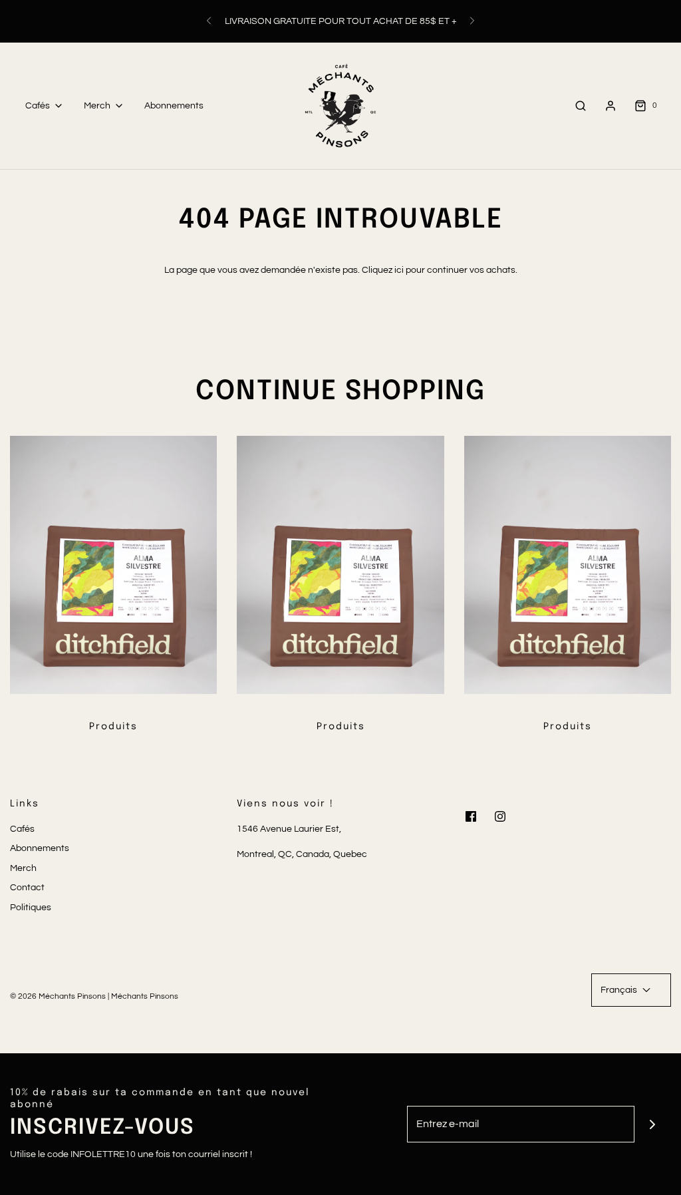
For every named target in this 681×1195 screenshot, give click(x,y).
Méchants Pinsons (144, 996)
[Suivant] (472, 21)
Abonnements (174, 105)
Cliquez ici (383, 270)
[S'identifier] (610, 106)
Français (620, 990)
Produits (113, 726)
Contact (27, 887)
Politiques (30, 907)
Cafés (22, 829)
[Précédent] (208, 21)
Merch (23, 868)
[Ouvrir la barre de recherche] (581, 105)
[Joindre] (652, 1124)
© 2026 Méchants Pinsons (58, 996)
